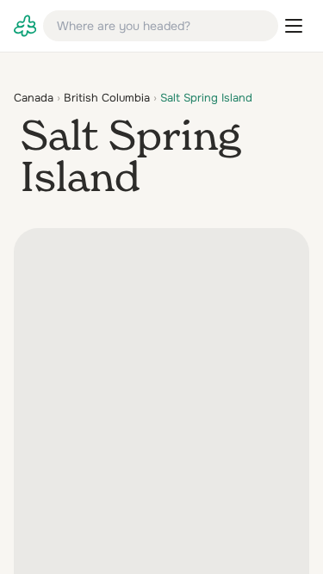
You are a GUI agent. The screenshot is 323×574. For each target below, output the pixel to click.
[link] (25, 26)
